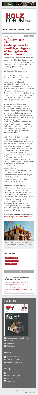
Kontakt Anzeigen (13, 359)
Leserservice (11, 378)
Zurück (19, 271)
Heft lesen (12, 30)
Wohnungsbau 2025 (12, 258)
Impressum (10, 381)
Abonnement (11, 343)
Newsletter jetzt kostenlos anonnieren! (18, 217)
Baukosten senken (11, 263)
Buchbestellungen (13, 375)
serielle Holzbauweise (12, 260)
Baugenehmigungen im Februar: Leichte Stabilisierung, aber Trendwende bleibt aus (18, 289)
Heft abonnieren (23, 30)
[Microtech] (19, 4)
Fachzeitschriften (12, 373)
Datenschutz (13, 390)
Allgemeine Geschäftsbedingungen (25, 390)
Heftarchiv (10, 341)
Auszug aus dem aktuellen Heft (17, 338)
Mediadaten (10, 346)
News (5, 30)
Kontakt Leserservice (14, 362)
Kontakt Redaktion (13, 357)
